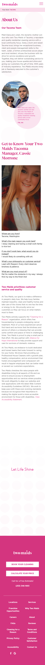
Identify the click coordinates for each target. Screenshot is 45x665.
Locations (13, 602)
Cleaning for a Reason (13, 631)
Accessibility (13, 647)
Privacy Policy (13, 638)
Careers (13, 617)
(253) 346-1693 (22, 586)
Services (32, 602)
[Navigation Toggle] (41, 3)
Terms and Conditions (32, 631)
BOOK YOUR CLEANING (22, 564)
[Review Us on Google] (15, 653)
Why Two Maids (32, 608)
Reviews (32, 623)
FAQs (13, 623)
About (32, 617)
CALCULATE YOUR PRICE (22, 573)
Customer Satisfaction (32, 639)
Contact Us (32, 647)
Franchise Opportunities (13, 610)
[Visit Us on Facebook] (10, 653)
